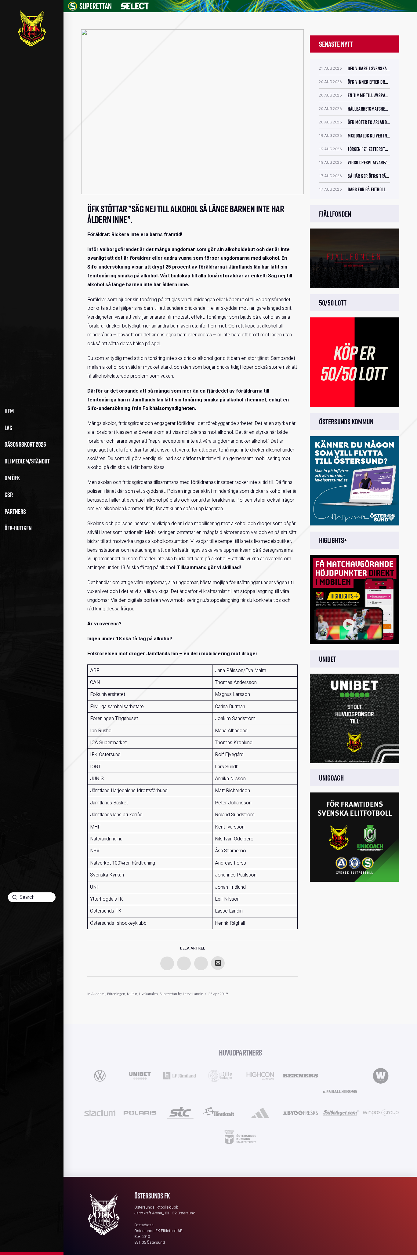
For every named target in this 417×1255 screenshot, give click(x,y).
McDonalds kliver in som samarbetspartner (369, 135)
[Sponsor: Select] (135, 5)
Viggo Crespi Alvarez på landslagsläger (369, 162)
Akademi (98, 994)
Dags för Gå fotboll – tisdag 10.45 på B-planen (369, 189)
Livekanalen (148, 994)
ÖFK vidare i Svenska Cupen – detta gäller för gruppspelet (369, 68)
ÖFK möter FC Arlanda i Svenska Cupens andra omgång (369, 122)
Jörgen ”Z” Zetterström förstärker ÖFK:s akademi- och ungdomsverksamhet (369, 149)
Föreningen (116, 994)
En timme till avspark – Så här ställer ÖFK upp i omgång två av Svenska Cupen (369, 95)
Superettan (168, 994)
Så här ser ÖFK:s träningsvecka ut (369, 176)
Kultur (132, 994)
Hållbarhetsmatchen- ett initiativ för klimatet (369, 108)
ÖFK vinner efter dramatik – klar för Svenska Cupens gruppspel (369, 82)
